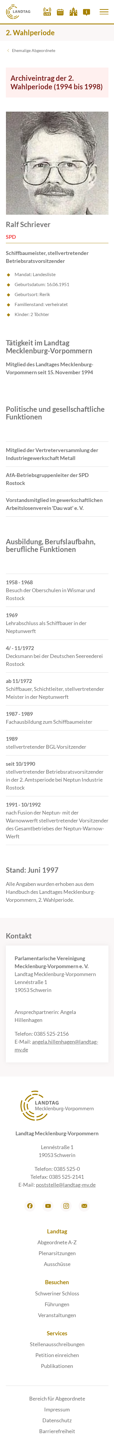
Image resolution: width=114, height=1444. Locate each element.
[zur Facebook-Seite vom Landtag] (29, 1206)
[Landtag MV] (18, 11)
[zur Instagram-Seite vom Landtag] (66, 1206)
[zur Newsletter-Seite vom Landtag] (84, 1206)
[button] (104, 11)
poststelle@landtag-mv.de (66, 1184)
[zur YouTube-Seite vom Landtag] (47, 1206)
